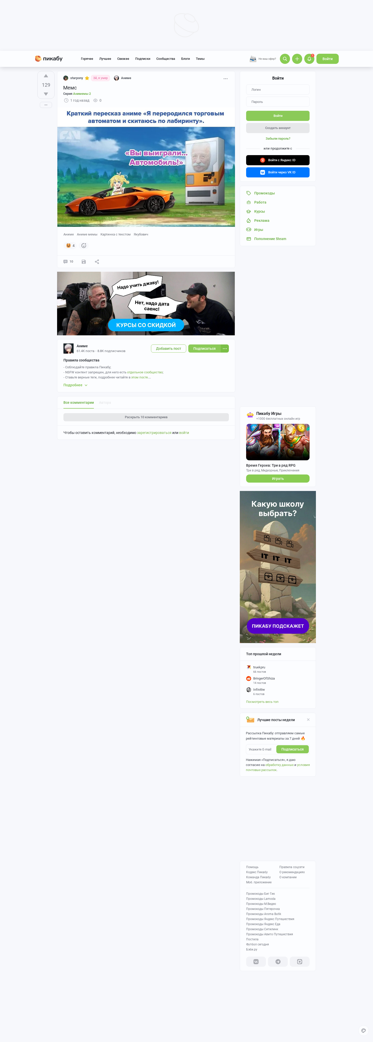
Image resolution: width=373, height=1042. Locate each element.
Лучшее (105, 59)
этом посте (139, 377)
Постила (252, 939)
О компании (288, 877)
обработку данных (279, 765)
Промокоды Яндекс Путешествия (270, 919)
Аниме (68, 234)
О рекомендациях (292, 872)
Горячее (87, 59)
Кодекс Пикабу (257, 872)
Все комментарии (78, 402)
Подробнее (72, 385)
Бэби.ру (251, 949)
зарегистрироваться (154, 433)
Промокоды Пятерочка (263, 909)
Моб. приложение (259, 882)
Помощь (252, 867)
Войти (328, 59)
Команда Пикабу (258, 877)
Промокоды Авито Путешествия (269, 934)
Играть (278, 479)
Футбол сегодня (257, 944)
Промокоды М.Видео (261, 904)
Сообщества (165, 59)
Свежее (123, 59)
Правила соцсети (291, 867)
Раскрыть (146, 417)
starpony (76, 78)
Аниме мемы (87, 234)
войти (184, 433)
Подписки (142, 59)
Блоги (185, 59)
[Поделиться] (97, 261)
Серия (77, 94)
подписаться (292, 749)
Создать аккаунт (278, 128)
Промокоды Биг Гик (260, 893)
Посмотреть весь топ (262, 702)
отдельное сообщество (145, 372)
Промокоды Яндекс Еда (263, 924)
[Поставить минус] (46, 94)
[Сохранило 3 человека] (83, 261)
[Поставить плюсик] (46, 76)
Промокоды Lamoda (261, 899)
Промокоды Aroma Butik (263, 914)
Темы (200, 59)
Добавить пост (168, 348)
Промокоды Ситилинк (262, 929)
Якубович (141, 234)
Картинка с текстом (115, 234)
